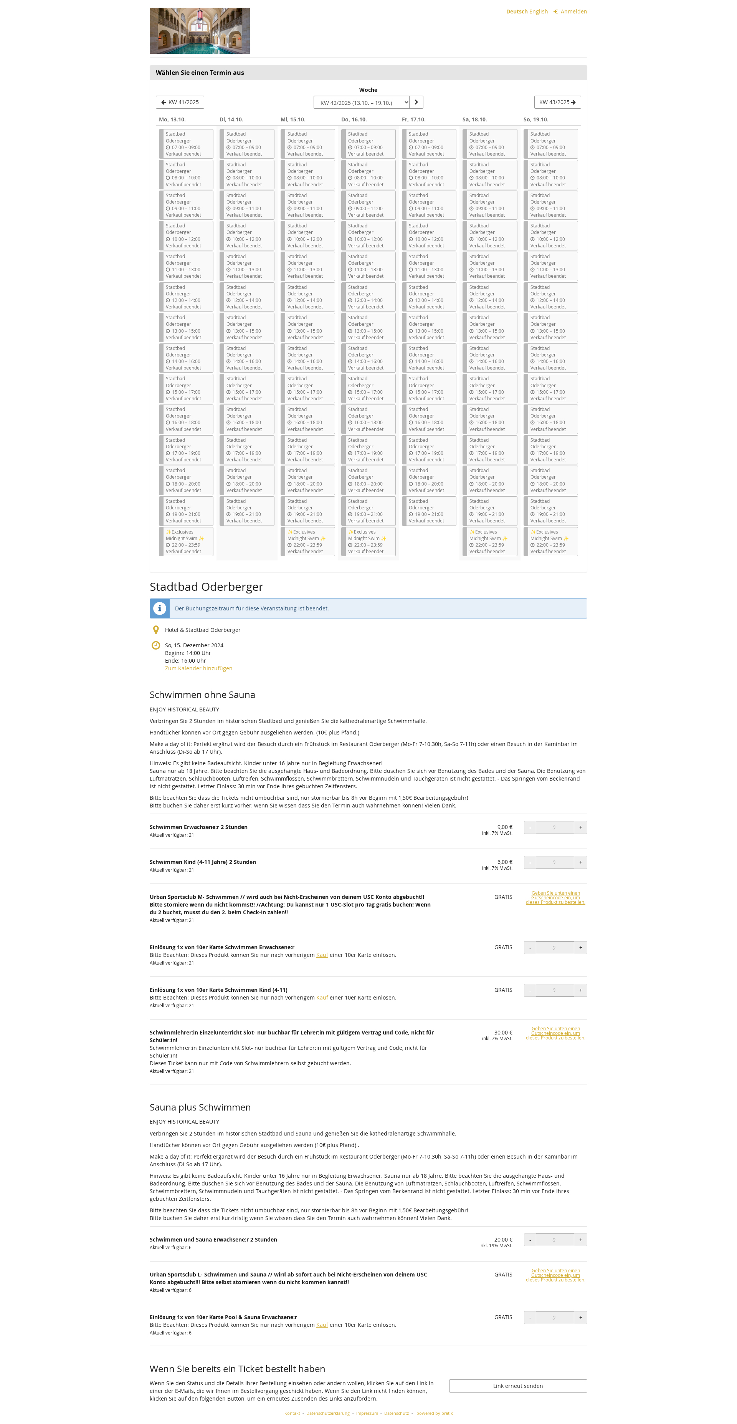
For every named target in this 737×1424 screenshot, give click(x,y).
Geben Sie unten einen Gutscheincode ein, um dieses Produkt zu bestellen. (555, 897)
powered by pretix (434, 1413)
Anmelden (573, 11)
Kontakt (292, 1413)
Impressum (367, 1413)
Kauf (322, 954)
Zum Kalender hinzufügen (199, 668)
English (538, 11)
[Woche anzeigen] (416, 102)
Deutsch (517, 11)
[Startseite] (200, 31)
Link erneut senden (518, 1385)
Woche (368, 89)
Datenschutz (396, 1413)
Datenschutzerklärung (328, 1413)
